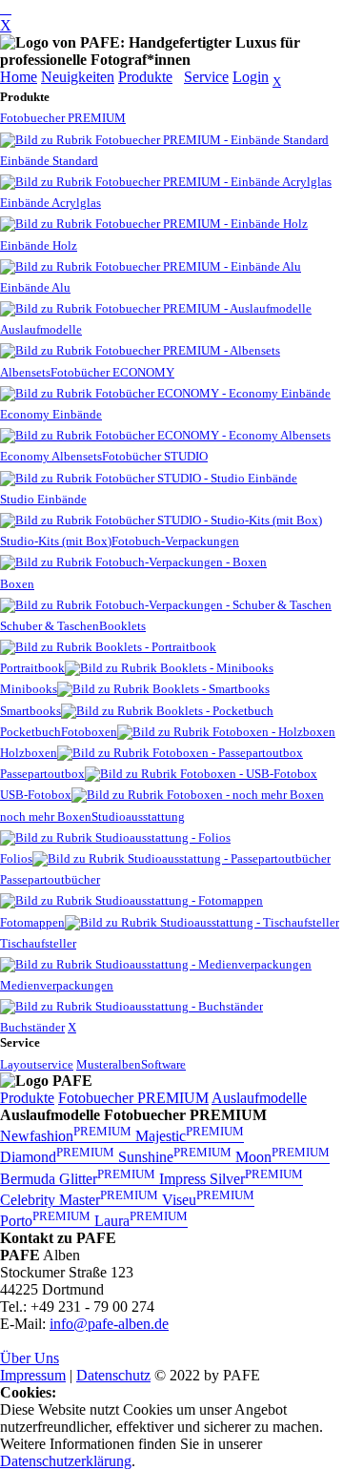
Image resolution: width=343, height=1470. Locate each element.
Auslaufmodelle (259, 1098)
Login (250, 77)
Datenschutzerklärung (65, 1461)
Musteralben (108, 1064)
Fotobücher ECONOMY (112, 372)
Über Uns (29, 1358)
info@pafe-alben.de (109, 1324)
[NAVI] (5, 8)
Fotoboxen (89, 732)
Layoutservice (36, 1064)
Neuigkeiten (77, 77)
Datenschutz (113, 1375)
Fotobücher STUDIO (155, 456)
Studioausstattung (138, 816)
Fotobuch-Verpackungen (175, 541)
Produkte (145, 77)
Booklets (122, 626)
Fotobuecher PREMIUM (63, 118)
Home (18, 77)
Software (163, 1064)
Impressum (33, 1375)
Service (206, 77)
